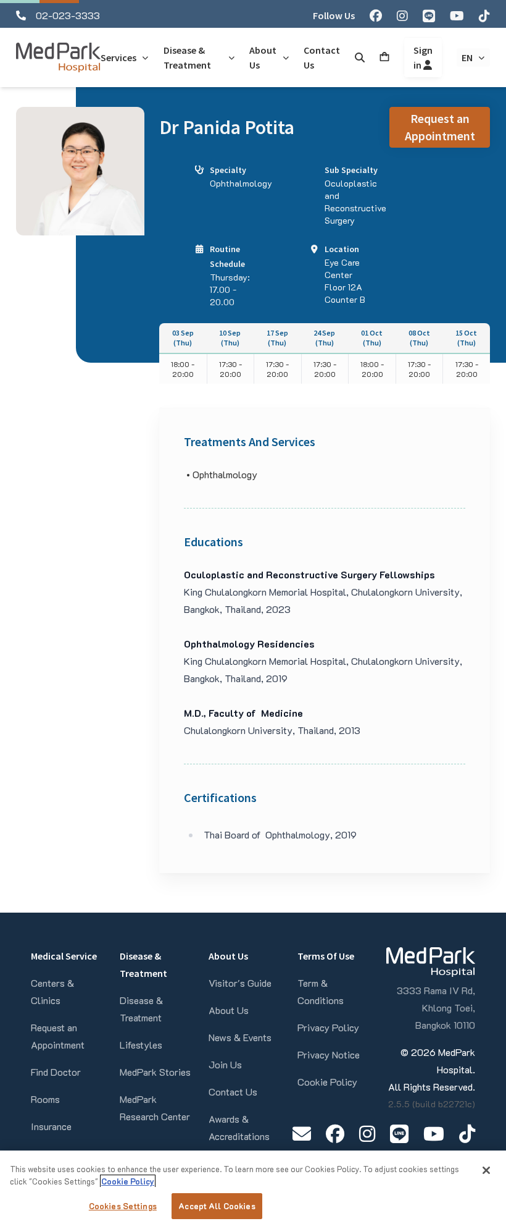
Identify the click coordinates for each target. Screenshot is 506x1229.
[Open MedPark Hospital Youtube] (433, 1133)
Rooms (45, 1098)
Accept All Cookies (216, 1206)
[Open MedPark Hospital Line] (399, 1133)
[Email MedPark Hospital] (301, 1133)
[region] (253, 1190)
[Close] (486, 1170)
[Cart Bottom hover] (384, 57)
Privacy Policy (328, 1027)
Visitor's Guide (240, 982)
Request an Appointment (440, 127)
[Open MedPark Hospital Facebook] (335, 1133)
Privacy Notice (328, 1054)
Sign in (423, 57)
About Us (229, 1009)
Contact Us (233, 1091)
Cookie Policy (327, 1081)
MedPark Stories (155, 1071)
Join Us (225, 1064)
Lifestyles (141, 1044)
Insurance (51, 1126)
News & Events (240, 1037)
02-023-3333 (68, 15)
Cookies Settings (123, 1206)
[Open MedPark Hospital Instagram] (367, 1133)
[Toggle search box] (360, 57)
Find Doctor (56, 1071)
